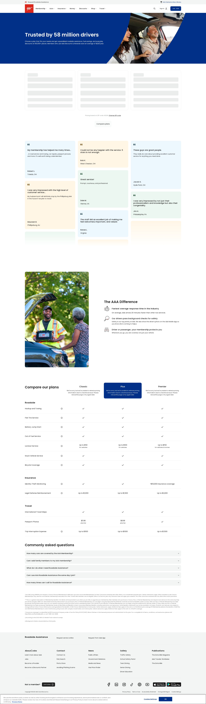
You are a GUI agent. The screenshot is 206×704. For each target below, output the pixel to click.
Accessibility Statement (149, 692)
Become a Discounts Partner (35, 667)
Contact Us (61, 655)
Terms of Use (136, 692)
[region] (103, 699)
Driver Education (126, 672)
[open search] (154, 8)
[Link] (109, 684)
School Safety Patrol (127, 659)
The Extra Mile (157, 663)
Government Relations (96, 659)
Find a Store (61, 663)
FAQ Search (61, 659)
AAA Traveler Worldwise (160, 659)
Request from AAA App (96, 638)
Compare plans (103, 124)
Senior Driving (125, 667)
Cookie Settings (176, 692)
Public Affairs (93, 655)
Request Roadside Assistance (38, 2)
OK (165, 699)
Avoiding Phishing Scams (66, 667)
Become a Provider (32, 663)
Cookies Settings (150, 699)
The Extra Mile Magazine (161, 655)
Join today (47, 684)
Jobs (26, 659)
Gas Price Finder (94, 667)
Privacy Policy (126, 692)
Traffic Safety (125, 655)
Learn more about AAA (33, 655)
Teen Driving (125, 663)
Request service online (65, 638)
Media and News (94, 663)
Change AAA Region (164, 692)
